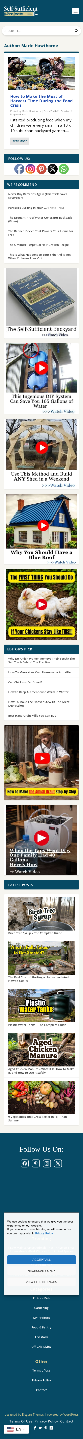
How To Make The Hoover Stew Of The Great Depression (39, 703)
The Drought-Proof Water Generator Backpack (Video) (40, 219)
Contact (41, 1390)
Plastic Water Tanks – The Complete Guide (37, 1025)
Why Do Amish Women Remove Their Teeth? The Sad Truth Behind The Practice (41, 660)
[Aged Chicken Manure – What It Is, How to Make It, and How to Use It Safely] (41, 1050)
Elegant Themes (33, 1414)
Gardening (41, 1308)
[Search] (76, 30)
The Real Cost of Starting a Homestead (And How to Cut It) (38, 979)
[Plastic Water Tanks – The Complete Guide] (41, 1006)
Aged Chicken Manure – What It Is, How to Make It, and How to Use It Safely (41, 1071)
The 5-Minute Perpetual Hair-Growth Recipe (38, 245)
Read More (20, 141)
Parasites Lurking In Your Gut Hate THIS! (36, 208)
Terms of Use (41, 1370)
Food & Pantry (41, 1327)
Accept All (41, 1259)
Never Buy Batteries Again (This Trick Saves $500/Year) (37, 196)
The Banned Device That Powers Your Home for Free (40, 233)
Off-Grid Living (41, 1347)
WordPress (71, 1414)
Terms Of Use (20, 1421)
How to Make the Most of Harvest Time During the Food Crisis (41, 101)
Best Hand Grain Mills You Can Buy (32, 715)
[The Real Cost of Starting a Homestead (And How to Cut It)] (41, 958)
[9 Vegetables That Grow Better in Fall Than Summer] (41, 1098)
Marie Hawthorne (32, 111)
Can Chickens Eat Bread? (25, 682)
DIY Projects (41, 1318)
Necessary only (41, 1270)
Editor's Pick (41, 1298)
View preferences (41, 1282)
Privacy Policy (44, 1233)
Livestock (41, 1337)
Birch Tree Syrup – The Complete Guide (35, 933)
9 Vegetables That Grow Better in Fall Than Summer (37, 1118)
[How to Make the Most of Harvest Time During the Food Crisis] (41, 73)
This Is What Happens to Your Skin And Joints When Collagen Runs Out (39, 256)
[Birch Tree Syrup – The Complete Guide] (41, 914)
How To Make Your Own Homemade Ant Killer (40, 672)
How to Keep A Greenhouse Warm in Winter (38, 692)
